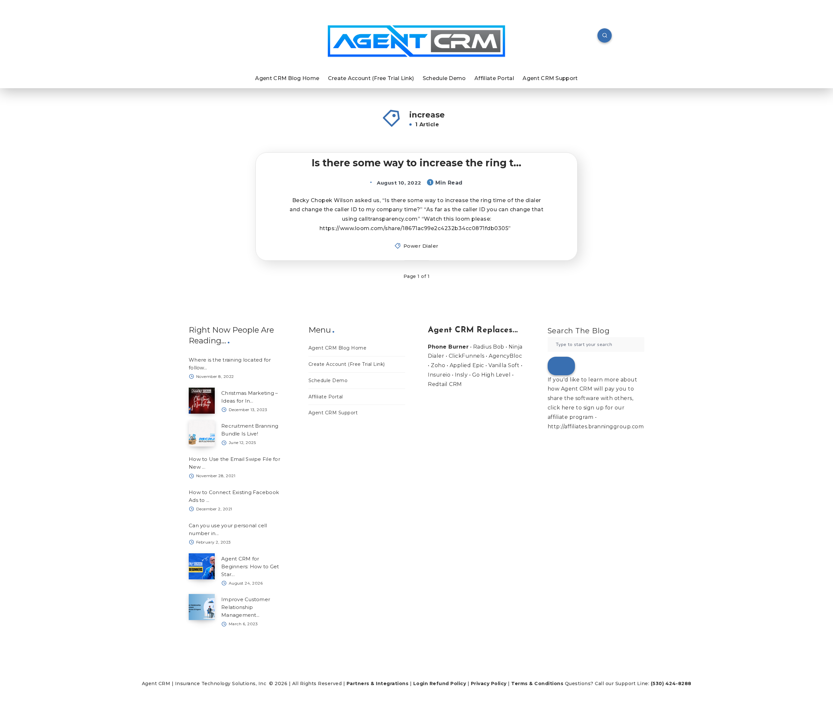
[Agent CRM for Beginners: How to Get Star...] (202, 566)
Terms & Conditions (537, 683)
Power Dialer (421, 246)
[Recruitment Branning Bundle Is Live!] (202, 434)
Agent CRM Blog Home (287, 78)
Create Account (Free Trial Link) (371, 78)
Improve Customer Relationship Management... (245, 607)
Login (420, 683)
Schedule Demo (444, 78)
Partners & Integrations (378, 683)
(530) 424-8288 (671, 683)
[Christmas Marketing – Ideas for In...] (202, 401)
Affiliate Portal (494, 78)
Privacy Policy (489, 683)
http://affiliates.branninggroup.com (596, 426)
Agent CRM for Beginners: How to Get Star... (250, 566)
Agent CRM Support (550, 78)
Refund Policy (448, 683)
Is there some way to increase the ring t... (416, 163)
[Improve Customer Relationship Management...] (202, 607)
